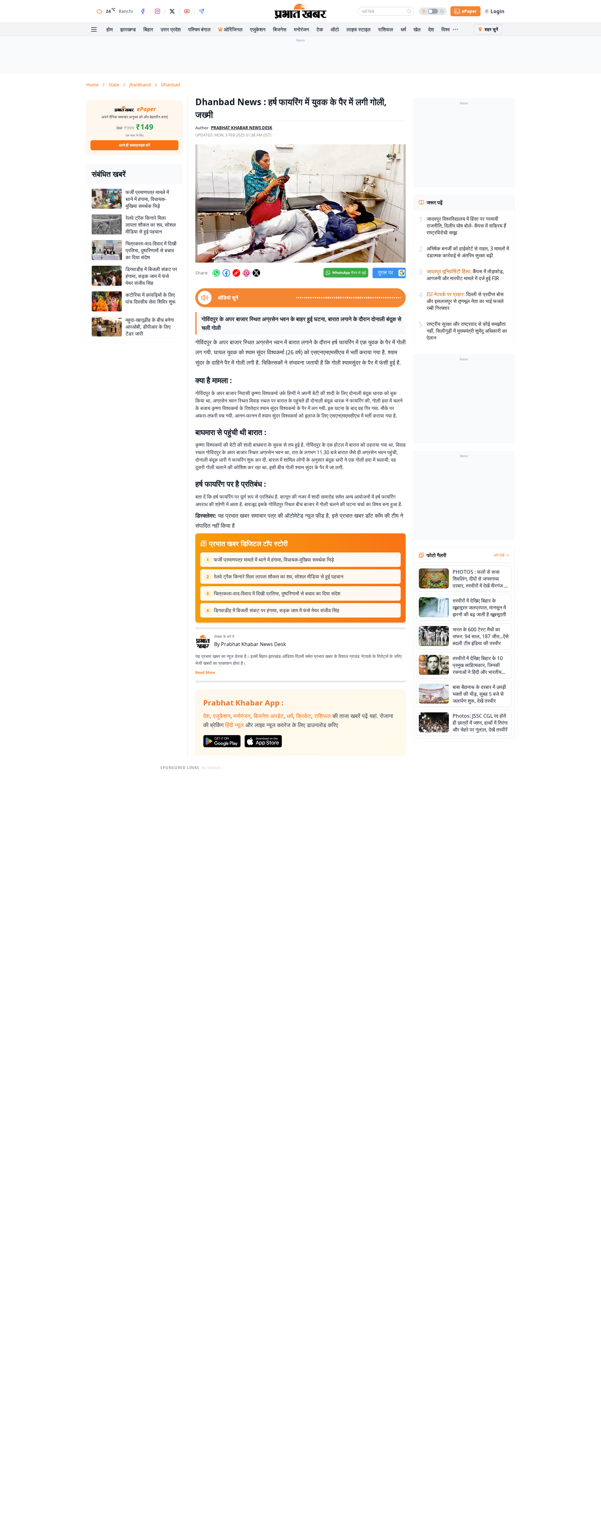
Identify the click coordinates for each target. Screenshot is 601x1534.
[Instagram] (157, 11)
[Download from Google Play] (222, 741)
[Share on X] (256, 273)
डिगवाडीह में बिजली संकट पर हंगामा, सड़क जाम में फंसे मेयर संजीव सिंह (276, 610)
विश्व (445, 29)
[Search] (409, 11)
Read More (205, 672)
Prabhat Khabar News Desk (253, 644)
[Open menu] (94, 29)
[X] (172, 11)
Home (92, 85)
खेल (417, 29)
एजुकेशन (257, 29)
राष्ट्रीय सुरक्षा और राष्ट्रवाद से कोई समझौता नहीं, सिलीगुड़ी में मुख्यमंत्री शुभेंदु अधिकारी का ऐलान (467, 331)
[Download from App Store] (263, 741)
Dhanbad (170, 85)
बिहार (148, 29)
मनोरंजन (301, 29)
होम (109, 29)
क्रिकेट (303, 716)
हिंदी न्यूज (234, 725)
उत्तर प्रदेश (171, 29)
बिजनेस (279, 29)
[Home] (300, 11)
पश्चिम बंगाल (199, 29)
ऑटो (335, 29)
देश (431, 29)
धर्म (403, 29)
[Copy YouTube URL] (236, 273)
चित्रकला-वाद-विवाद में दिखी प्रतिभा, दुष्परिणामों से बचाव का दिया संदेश (277, 593)
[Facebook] (142, 11)
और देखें (499, 555)
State (114, 85)
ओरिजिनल (233, 29)
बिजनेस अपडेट (269, 716)
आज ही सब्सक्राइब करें (134, 145)
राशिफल (385, 29)
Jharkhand (140, 85)
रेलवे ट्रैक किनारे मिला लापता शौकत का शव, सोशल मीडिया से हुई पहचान (278, 576)
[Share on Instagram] (246, 273)
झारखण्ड (128, 29)
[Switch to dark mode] (433, 11)
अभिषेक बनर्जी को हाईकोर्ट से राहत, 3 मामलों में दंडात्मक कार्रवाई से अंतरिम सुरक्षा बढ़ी (468, 252)
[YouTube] (187, 11)
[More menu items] (455, 29)
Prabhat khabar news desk (241, 128)
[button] (300, 203)
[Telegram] (201, 11)
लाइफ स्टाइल (359, 29)
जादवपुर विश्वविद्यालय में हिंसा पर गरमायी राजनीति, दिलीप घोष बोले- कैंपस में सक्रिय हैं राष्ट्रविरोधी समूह (466, 225)
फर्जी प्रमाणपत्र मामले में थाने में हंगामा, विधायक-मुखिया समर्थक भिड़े (274, 559)
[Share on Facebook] (226, 273)
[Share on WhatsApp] (216, 273)
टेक (319, 29)
